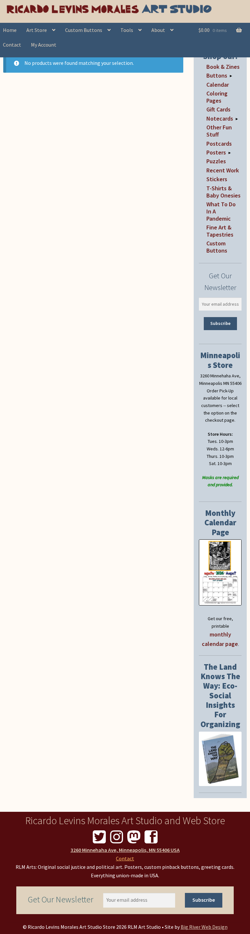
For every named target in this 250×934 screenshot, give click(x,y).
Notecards (219, 118)
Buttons (216, 75)
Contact (125, 858)
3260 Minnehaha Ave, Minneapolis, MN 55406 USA (125, 850)
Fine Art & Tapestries (219, 231)
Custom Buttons (83, 30)
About (158, 30)
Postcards (219, 143)
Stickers (216, 179)
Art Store (36, 30)
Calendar (217, 84)
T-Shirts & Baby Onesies (223, 191)
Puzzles (216, 161)
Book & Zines (223, 66)
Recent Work (222, 170)
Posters (216, 152)
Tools (126, 30)
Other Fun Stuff (219, 131)
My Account (43, 44)
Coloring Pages (217, 97)
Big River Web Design (204, 927)
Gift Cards (218, 109)
